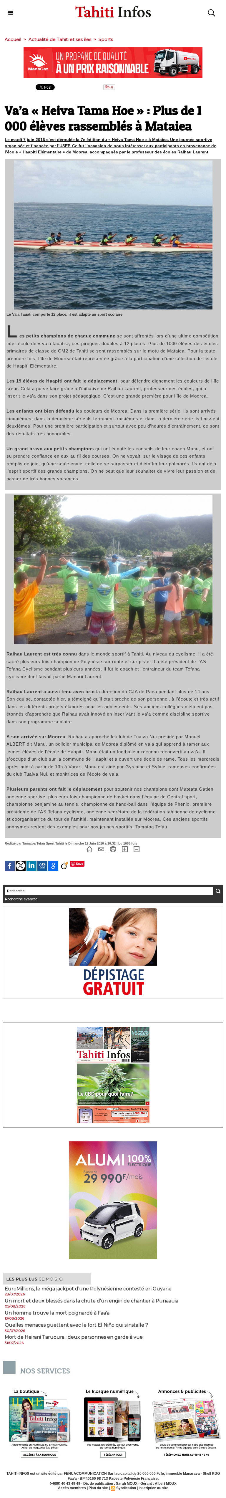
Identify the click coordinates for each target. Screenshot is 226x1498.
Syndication (126, 1488)
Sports (106, 39)
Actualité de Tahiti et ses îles (60, 39)
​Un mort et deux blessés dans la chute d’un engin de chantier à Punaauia (91, 1301)
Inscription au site (153, 1488)
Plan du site (98, 1488)
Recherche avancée (21, 899)
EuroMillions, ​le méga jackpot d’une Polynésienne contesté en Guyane (88, 1289)
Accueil (13, 39)
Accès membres (72, 1488)
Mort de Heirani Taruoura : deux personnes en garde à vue (74, 1337)
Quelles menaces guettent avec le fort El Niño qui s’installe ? (76, 1325)
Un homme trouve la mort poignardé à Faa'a (57, 1313)
